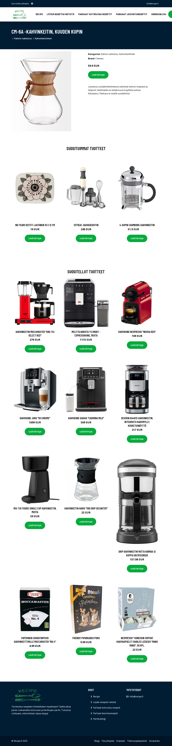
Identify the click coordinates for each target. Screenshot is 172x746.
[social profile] (32, 3)
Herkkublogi (158, 14)
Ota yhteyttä (108, 740)
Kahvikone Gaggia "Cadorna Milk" (86, 418)
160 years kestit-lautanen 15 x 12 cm (35, 225)
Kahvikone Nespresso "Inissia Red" (137, 331)
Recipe (39, 14)
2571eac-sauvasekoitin (86, 225)
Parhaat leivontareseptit (131, 14)
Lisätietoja (98, 74)
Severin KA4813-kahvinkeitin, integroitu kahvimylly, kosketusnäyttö (137, 421)
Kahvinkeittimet (43, 38)
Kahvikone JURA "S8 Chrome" (35, 418)
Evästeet (120, 740)
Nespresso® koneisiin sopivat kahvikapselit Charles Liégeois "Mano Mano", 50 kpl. (137, 641)
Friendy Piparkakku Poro (86, 638)
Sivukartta (154, 740)
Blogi (97, 740)
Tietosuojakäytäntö (137, 740)
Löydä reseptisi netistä (60, 14)
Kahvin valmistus (23, 38)
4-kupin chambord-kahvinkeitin (137, 225)
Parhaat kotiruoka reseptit (95, 14)
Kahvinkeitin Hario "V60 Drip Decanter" (86, 508)
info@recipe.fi (152, 3)
